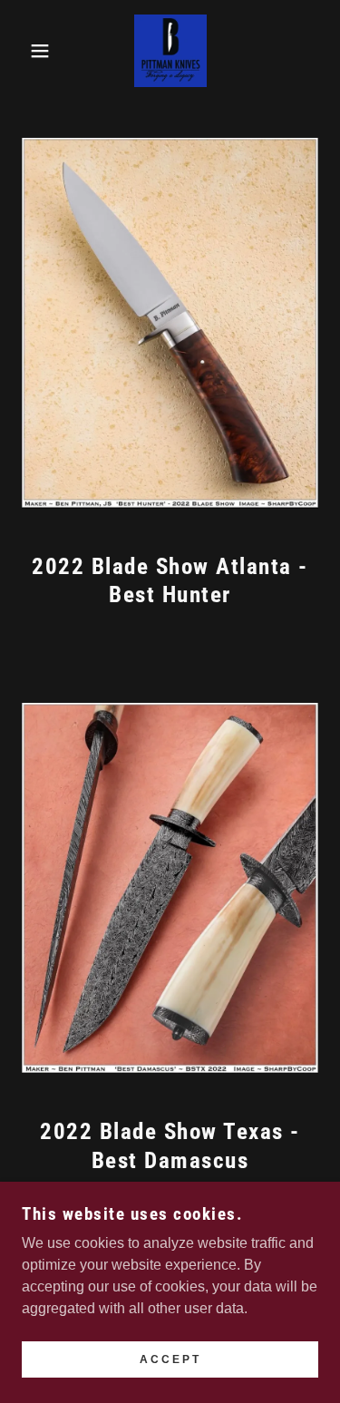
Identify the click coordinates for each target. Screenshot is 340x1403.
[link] (170, 51)
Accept (170, 1359)
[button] (27, 51)
